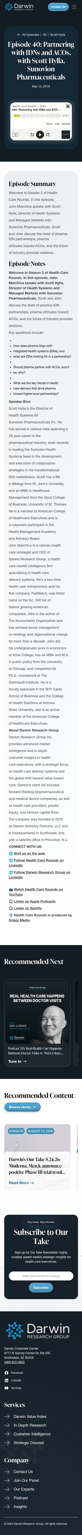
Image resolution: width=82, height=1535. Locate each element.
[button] (74, 7)
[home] (19, 7)
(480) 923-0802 (14, 1362)
